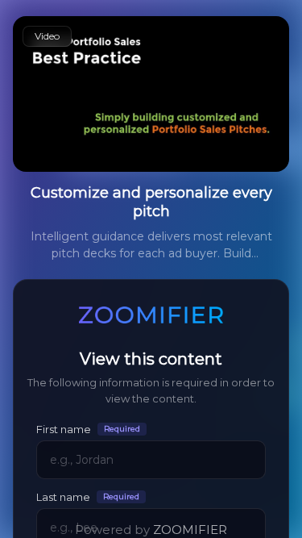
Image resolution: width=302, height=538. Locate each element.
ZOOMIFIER (190, 529)
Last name (87, 496)
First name (88, 429)
